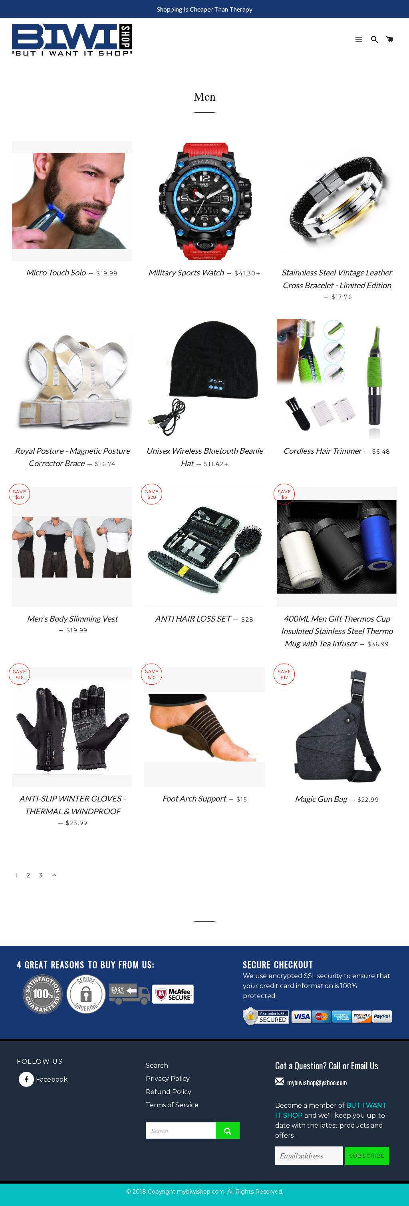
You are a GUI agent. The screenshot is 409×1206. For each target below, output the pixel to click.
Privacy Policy (168, 1078)
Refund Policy (168, 1092)
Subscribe (367, 1155)
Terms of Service (172, 1105)
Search (157, 1065)
